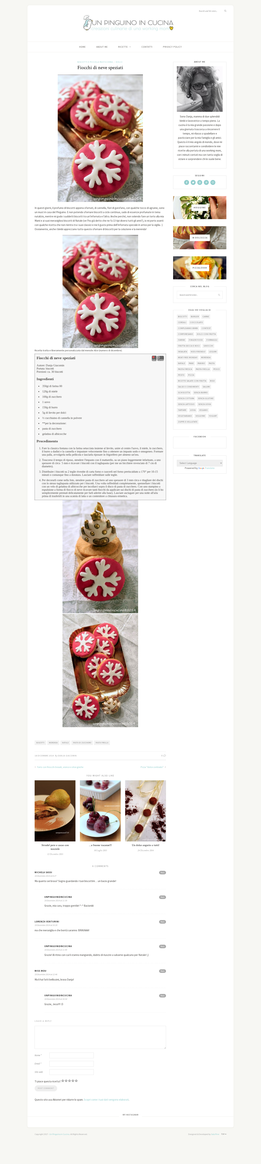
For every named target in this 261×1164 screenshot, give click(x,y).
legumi (213, 351)
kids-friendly (198, 351)
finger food (196, 340)
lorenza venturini (47, 921)
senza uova (204, 404)
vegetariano (185, 416)
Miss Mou (41, 970)
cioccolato (196, 322)
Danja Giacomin (67, 755)
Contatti (147, 46)
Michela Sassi (43, 872)
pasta (212, 363)
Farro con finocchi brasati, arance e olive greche (60, 767)
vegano (203, 410)
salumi (206, 386)
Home (82, 46)
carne (206, 316)
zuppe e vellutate (187, 422)
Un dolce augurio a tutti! (145, 845)
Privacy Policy (172, 46)
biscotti (40, 743)
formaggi (211, 340)
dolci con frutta (206, 334)
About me (102, 46)
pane (191, 363)
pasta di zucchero (82, 743)
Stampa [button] (160, 360)
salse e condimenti (188, 386)
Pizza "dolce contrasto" (152, 767)
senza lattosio (186, 404)
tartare (182, 410)
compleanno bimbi (188, 328)
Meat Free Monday (187, 357)
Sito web (39, 1071)
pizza (191, 375)
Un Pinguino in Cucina (59, 1134)
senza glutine (206, 398)
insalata (182, 351)
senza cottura (186, 398)
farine (181, 340)
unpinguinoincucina (58, 896)
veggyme (200, 416)
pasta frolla (102, 743)
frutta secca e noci (189, 346)
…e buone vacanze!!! (100, 845)
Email (38, 1063)
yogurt (213, 416)
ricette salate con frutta (192, 381)
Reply (163, 872)
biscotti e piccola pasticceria (95, 62)
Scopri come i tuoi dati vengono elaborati (106, 1099)
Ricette (123, 46)
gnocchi (208, 346)
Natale (65, 743)
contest (206, 328)
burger (195, 316)
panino (201, 363)
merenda (53, 743)
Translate (210, 468)
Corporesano (185, 334)
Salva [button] (154, 360)
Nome (38, 1055)
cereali (182, 322)
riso (212, 381)
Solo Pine (215, 1134)
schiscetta (184, 392)
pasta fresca (185, 369)
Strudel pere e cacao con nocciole (55, 847)
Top (223, 1134)
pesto (181, 375)
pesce (216, 369)
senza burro (201, 392)
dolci (119, 62)
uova (193, 410)
